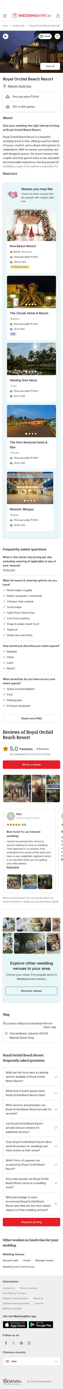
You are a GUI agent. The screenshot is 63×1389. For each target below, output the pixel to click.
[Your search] (5, 36)
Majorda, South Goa (19, 86)
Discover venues (31, 991)
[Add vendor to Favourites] (57, 36)
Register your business (15, 1298)
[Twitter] (13, 1343)
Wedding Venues (13, 1254)
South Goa (18, 25)
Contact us (9, 1288)
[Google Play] (41, 1327)
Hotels (26, 1260)
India (14, 1361)
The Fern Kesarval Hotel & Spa (28, 444)
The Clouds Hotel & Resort (29, 313)
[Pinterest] (21, 1343)
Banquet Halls (10, 1260)
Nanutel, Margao (22, 509)
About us (38, 1298)
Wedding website (12, 1308)
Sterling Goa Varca (23, 380)
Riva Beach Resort (23, 246)
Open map (49, 1027)
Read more (10, 173)
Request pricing (31, 1222)
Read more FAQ (32, 718)
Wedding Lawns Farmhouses (18, 1266)
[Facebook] (6, 1343)
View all (50, 66)
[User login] (58, 16)
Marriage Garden (44, 1260)
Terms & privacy (28, 1288)
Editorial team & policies (16, 1303)
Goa (5, 25)
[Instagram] (29, 1343)
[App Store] (15, 1327)
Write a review (31, 764)
